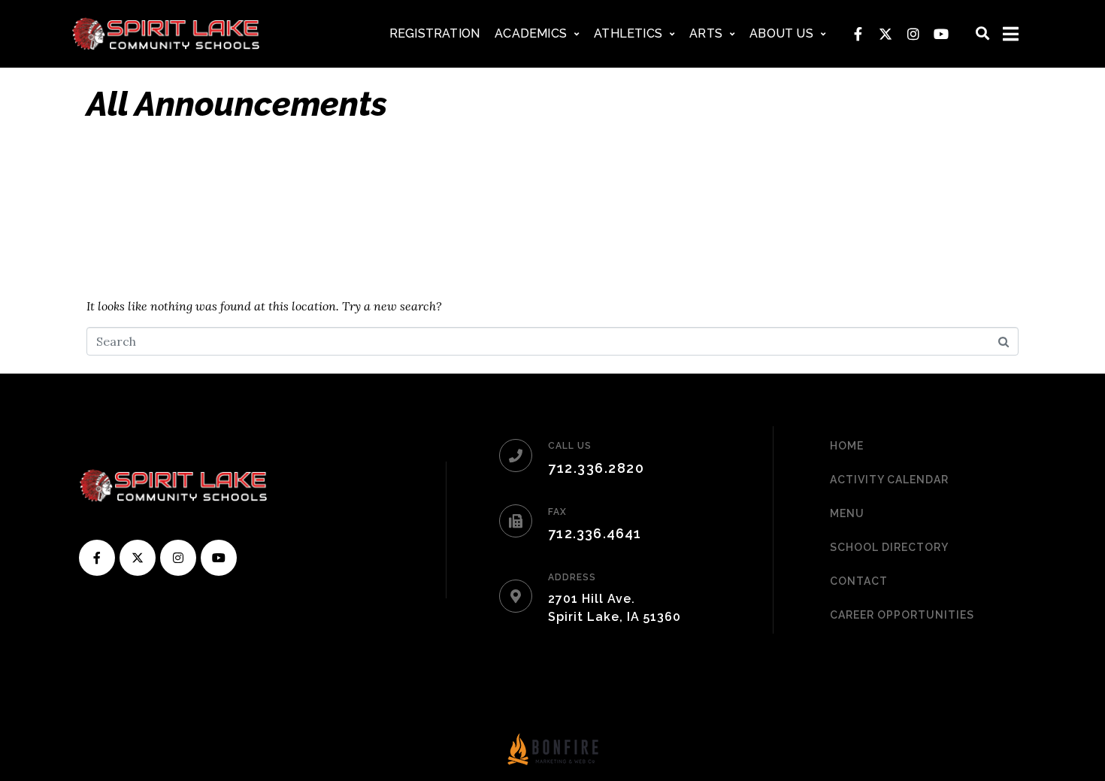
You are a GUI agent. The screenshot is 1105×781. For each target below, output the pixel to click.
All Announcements (236, 104)
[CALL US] (515, 455)
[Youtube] (941, 33)
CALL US (570, 445)
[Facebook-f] (857, 33)
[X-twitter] (885, 33)
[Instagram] (913, 33)
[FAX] (515, 520)
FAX (557, 512)
